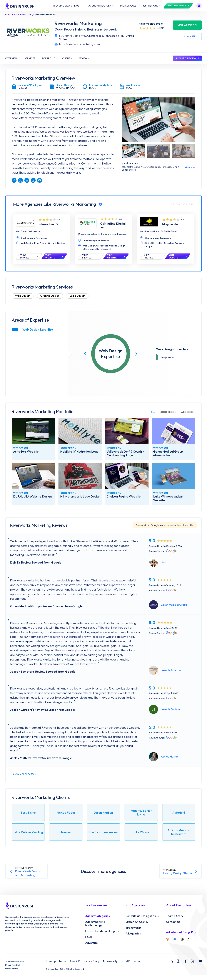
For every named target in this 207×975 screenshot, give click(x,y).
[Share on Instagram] (33, 180)
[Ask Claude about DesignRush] (167, 939)
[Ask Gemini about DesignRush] (175, 939)
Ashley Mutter (169, 756)
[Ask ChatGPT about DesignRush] (182, 939)
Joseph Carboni (170, 709)
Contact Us (173, 922)
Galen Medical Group (174, 604)
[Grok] (188, 939)
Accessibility (110, 961)
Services (29, 58)
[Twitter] (192, 961)
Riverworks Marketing (78, 23)
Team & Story (174, 916)
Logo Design (77, 295)
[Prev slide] (85, 353)
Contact (185, 36)
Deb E (164, 562)
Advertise (91, 942)
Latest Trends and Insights (102, 931)
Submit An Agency (137, 922)
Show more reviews (24, 774)
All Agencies (133, 933)
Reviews (83, 58)
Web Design (22, 295)
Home (8, 15)
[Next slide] (136, 353)
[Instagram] (178, 961)
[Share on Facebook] (14, 180)
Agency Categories (97, 916)
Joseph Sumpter (171, 670)
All (153, 411)
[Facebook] (185, 961)
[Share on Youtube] (39, 180)
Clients (67, 58)
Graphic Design (50, 295)
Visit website (185, 25)
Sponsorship (133, 927)
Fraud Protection (130, 961)
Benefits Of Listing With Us (143, 916)
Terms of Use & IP (69, 961)
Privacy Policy (91, 961)
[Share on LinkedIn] (26, 180)
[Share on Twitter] (20, 180)
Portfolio (48, 58)
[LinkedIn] (171, 961)
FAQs (88, 937)
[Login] (199, 5)
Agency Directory (22, 15)
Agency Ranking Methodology (95, 923)
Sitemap (51, 961)
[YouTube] (200, 961)
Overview (11, 58)
